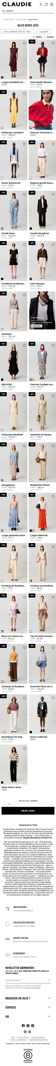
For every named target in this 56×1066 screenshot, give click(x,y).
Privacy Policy (23, 1037)
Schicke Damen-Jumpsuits (20, 869)
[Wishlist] (24, 43)
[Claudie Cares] (28, 1056)
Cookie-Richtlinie (38, 1037)
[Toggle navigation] (52, 4)
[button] (41, 4)
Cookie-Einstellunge (18, 1040)
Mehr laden (28, 811)
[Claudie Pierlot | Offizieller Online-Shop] (16, 4)
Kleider (44, 31)
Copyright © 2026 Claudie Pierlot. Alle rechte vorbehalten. (28, 1044)
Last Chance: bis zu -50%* (17, 31)
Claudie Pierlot (8, 19)
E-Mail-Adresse (12, 980)
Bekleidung (21, 19)
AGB (13, 1037)
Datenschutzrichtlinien (38, 1040)
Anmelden (49, 980)
